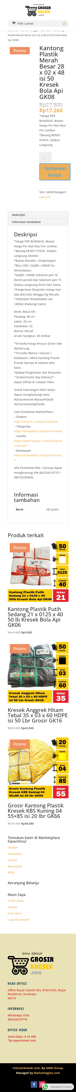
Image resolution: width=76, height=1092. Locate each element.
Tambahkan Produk (55, 172)
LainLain (45, 197)
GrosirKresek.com (27, 1068)
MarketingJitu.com (47, 1073)
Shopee (13, 847)
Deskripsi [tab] (18, 215)
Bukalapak (15, 866)
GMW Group (54, 1068)
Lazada (12, 860)
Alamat (12, 907)
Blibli (11, 872)
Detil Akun (15, 913)
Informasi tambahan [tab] (26, 222)
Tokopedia (15, 854)
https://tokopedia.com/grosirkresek (38, 431)
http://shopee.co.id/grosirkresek (36, 421)
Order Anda (16, 901)
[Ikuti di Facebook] (34, 1084)
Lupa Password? (19, 920)
